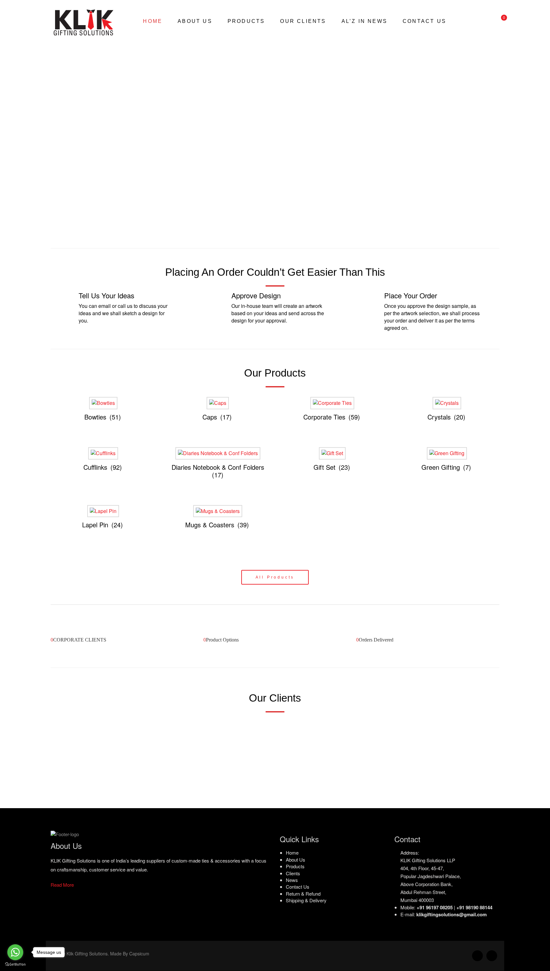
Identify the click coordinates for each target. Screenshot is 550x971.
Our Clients (303, 21)
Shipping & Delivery (306, 900)
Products (246, 21)
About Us (195, 21)
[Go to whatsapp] (15, 952)
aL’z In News (364, 21)
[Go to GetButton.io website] (15, 964)
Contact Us (424, 21)
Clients (293, 873)
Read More (62, 884)
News (292, 880)
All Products (275, 577)
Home (152, 21)
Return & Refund (303, 893)
